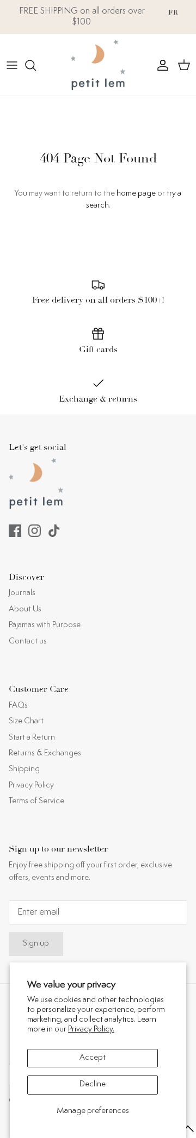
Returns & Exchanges (45, 753)
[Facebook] (15, 530)
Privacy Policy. (91, 1030)
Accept (92, 1058)
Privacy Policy (31, 785)
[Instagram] (34, 530)
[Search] (36, 65)
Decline (92, 1084)
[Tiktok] (54, 530)
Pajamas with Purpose (45, 625)
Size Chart (26, 721)
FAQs (18, 706)
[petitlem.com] (98, 65)
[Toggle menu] (12, 65)
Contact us (28, 641)
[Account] (160, 65)
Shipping (24, 769)
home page (136, 194)
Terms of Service (36, 801)
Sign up (36, 944)
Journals (22, 593)
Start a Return (32, 738)
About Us (25, 609)
